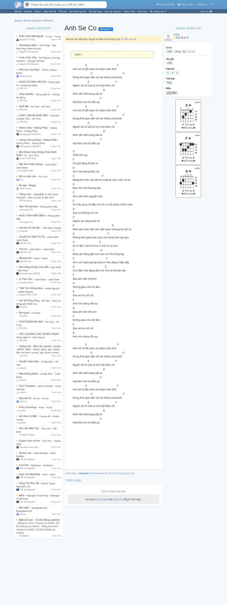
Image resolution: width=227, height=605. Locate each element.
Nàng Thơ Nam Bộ (29, 483)
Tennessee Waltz (28, 45)
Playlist (38, 11)
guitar (197, 102)
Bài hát (18, 11)
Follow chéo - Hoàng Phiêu (33, 127)
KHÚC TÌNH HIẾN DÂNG (32, 215)
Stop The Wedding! (30, 474)
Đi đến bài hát (128, 39)
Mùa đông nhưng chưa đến (34, 267)
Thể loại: (170, 78)
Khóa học (142, 11)
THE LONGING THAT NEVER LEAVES (39, 333)
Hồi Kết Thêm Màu (29, 361)
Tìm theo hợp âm (78, 11)
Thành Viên (129, 11)
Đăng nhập (187, 4)
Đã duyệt (104, 29)
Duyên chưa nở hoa (30, 440)
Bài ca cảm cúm (28, 176)
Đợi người (24, 312)
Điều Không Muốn (29, 373)
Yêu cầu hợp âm (113, 11)
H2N (176, 34)
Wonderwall (25, 257)
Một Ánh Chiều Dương (31, 164)
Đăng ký (202, 4)
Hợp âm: (170, 68)
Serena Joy (25, 452)
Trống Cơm (25, 194)
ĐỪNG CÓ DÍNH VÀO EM (33, 81)
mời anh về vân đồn (30, 227)
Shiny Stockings (28, 407)
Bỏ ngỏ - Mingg (27, 185)
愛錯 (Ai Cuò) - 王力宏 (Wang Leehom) (39, 519)
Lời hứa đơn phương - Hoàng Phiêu (38, 139)
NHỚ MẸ (24, 106)
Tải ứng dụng (96, 11)
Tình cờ (23, 249)
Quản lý (206, 11)
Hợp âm (28, 11)
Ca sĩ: (169, 47)
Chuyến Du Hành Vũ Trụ (32, 236)
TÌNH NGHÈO (26, 94)
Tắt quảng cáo (157, 11)
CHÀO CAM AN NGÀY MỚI (33, 115)
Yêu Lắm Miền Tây (29, 428)
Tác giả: (170, 59)
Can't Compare (27, 385)
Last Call (24, 465)
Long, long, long (28, 57)
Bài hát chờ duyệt (32, 20)
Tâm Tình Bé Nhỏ (28, 206)
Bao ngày (24, 507)
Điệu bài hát (50, 11)
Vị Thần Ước (26, 279)
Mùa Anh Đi (25, 398)
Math (22, 495)
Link (192, 51)
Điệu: (168, 88)
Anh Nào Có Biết (28, 416)
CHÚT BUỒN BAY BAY (31, 321)
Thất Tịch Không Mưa (31, 288)
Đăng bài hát (166, 4)
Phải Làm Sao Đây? (30, 69)
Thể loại (62, 11)
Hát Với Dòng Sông (29, 300)
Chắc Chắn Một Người (31, 36)
